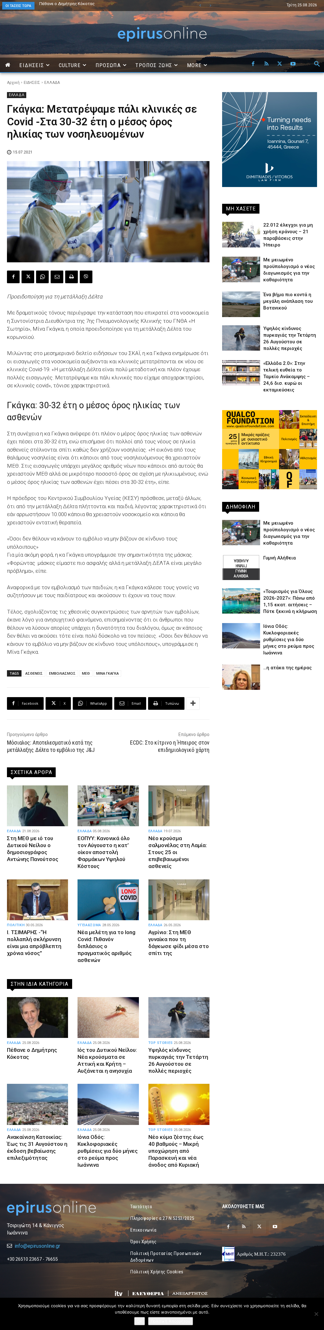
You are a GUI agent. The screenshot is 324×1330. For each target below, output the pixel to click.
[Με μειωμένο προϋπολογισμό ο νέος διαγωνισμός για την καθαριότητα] (241, 269)
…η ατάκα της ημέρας (287, 668)
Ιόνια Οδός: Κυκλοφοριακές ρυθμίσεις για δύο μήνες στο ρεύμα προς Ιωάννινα (108, 1151)
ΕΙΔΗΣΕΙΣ (32, 82)
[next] (210, 5)
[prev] (200, 5)
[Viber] (86, 277)
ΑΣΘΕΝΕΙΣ (34, 673)
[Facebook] (253, 64)
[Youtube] (293, 64)
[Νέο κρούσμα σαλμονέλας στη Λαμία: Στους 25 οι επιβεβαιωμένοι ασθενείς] (178, 806)
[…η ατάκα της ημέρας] (241, 677)
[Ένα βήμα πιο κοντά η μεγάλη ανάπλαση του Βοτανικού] (241, 304)
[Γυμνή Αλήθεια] (241, 567)
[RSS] (266, 64)
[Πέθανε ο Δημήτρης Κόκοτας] (37, 1017)
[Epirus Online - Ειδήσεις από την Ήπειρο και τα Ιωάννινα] (54, 1208)
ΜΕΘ (86, 673)
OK (139, 1321)
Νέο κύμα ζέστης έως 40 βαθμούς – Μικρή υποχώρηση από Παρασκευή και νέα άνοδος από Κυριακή (175, 1151)
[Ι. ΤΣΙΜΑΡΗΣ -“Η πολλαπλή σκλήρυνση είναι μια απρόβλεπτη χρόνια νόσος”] (37, 900)
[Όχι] (316, 1314)
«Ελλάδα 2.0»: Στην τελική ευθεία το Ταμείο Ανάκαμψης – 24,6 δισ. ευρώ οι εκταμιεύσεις (286, 376)
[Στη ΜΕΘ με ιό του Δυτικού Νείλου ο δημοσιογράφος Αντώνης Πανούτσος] (37, 806)
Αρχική (13, 82)
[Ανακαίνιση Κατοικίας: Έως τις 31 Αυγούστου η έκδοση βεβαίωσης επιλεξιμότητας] (37, 1104)
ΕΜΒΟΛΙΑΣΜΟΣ (62, 673)
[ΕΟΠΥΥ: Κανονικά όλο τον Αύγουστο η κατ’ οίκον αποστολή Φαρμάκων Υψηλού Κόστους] (108, 806)
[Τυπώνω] (71, 277)
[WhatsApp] (42, 277)
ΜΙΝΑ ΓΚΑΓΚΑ (107, 673)
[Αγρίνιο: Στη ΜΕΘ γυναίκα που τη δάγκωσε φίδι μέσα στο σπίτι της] (178, 900)
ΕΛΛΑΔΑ (52, 82)
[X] (280, 64)
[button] (317, 64)
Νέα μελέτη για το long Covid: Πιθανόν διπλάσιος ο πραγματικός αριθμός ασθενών (106, 946)
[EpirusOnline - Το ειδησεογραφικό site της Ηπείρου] (162, 34)
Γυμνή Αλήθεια (279, 558)
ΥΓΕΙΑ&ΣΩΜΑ (89, 925)
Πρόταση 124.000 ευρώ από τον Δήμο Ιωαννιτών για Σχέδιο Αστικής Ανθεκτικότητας (104, 5)
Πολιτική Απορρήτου (170, 1321)
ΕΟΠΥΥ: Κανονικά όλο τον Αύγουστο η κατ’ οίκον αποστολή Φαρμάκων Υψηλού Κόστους (104, 852)
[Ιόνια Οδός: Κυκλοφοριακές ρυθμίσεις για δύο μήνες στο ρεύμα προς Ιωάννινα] (108, 1104)
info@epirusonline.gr (37, 1246)
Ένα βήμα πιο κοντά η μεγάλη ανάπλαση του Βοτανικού (91, 3)
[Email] (57, 277)
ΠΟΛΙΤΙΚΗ (16, 925)
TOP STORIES (160, 1043)
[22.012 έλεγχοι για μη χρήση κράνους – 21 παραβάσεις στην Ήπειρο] (241, 234)
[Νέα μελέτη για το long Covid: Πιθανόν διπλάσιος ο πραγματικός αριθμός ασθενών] (108, 900)
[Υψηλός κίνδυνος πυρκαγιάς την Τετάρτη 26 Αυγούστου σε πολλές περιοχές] (178, 1017)
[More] (193, 703)
